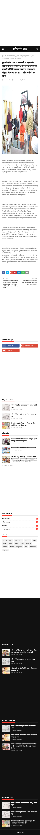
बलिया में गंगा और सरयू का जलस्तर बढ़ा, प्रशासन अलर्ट (23, 660)
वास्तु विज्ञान (19, 546)
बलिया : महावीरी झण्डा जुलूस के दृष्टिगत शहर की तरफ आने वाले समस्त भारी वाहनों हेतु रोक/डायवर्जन (24, 651)
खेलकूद (5, 543)
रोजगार (20, 525)
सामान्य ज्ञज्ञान (33, 546)
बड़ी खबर (5, 546)
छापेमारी (16, 543)
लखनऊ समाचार (20, 529)
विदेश (26, 546)
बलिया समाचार (20, 519)
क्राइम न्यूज (27, 540)
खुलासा (34, 540)
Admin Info (20, 832)
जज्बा (22, 543)
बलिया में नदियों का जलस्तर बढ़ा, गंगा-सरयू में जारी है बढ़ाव (24, 406)
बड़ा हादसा (28, 543)
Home (4, 55)
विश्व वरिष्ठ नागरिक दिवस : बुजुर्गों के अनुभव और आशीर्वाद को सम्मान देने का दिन (23, 424)
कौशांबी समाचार (18, 540)
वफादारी (12, 546)
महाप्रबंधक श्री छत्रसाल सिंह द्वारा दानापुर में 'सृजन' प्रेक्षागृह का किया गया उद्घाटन (24, 440)
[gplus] (29, 346)
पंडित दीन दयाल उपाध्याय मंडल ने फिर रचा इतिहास (23, 448)
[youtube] (11, 350)
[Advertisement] (20, 25)
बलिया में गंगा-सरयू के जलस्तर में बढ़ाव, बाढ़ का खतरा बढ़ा (24, 415)
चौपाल (10, 543)
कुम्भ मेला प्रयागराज (7, 540)
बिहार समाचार (20, 522)
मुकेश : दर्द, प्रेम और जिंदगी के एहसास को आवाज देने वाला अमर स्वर (24, 669)
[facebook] (11, 346)
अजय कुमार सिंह (7, 80)
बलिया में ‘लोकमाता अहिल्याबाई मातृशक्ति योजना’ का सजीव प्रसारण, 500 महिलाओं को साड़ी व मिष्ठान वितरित (23, 746)
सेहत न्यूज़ (5, 550)
